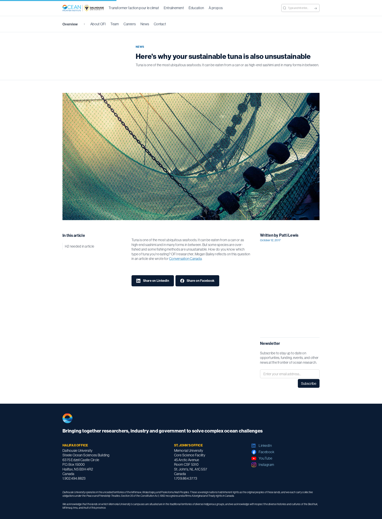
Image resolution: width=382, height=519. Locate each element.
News (144, 24)
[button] (134, 8)
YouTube (265, 458)
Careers (130, 24)
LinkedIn (265, 445)
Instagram (266, 464)
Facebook (266, 452)
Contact (160, 24)
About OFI (98, 24)
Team (114, 24)
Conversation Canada (185, 258)
